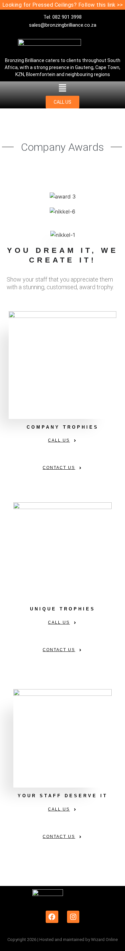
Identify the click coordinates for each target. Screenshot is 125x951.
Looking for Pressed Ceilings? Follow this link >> (62, 5)
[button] (62, 88)
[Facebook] (52, 917)
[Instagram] (73, 917)
